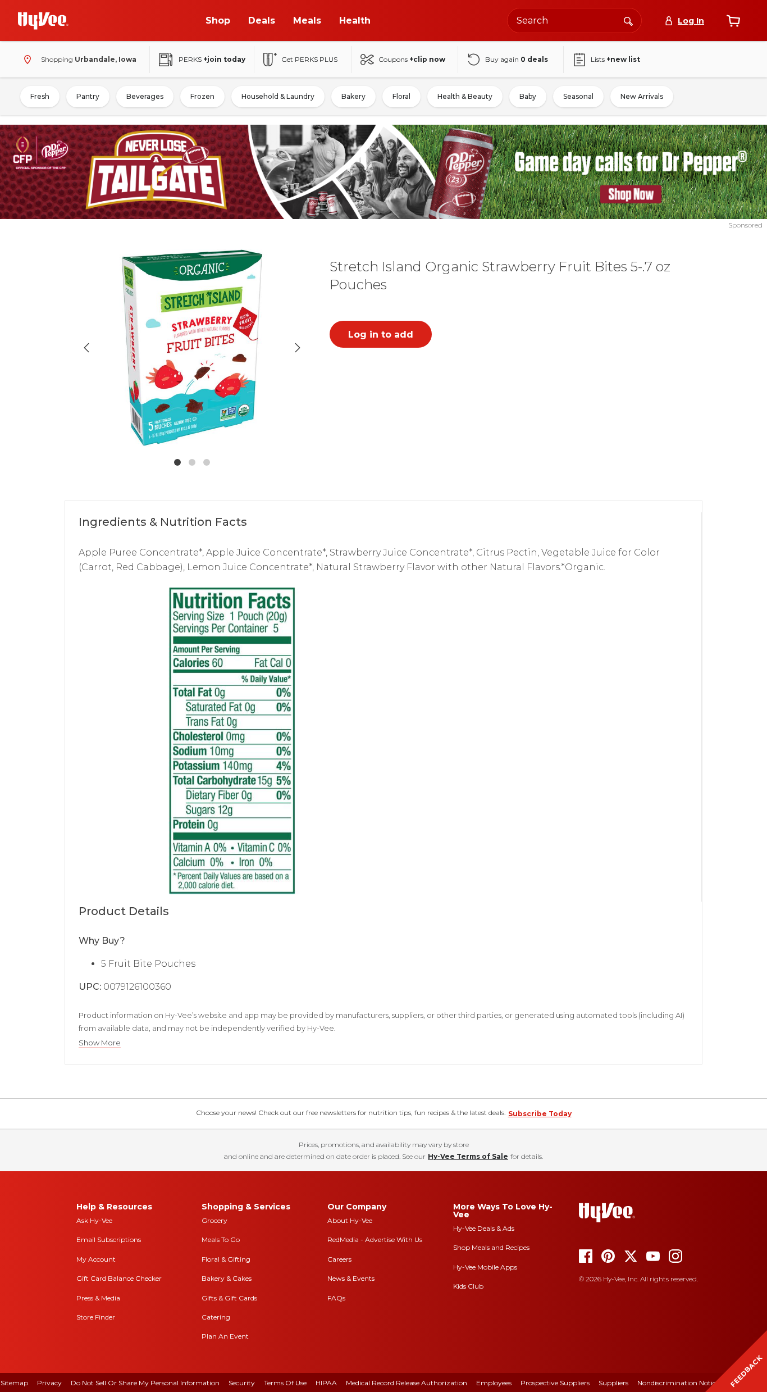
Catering (216, 1317)
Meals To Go (221, 1239)
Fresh (39, 96)
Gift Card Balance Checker (119, 1278)
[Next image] (297, 347)
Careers (339, 1259)
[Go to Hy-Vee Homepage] (43, 21)
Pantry (87, 96)
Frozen (202, 96)
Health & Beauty (464, 96)
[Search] (628, 20)
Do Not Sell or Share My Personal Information (145, 1383)
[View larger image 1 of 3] (192, 348)
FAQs (336, 1298)
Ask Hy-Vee (94, 1220)
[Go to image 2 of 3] (192, 462)
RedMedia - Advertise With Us (374, 1239)
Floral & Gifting (226, 1259)
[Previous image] (86, 347)
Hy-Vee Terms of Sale (468, 1156)
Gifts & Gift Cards (229, 1298)
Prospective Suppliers (555, 1383)
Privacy (49, 1383)
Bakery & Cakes (227, 1278)
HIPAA (326, 1383)
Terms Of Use (285, 1383)
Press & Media (98, 1298)
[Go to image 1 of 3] (177, 462)
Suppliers (613, 1383)
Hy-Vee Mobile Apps (485, 1267)
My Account (96, 1259)
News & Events (351, 1278)
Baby (527, 96)
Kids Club (468, 1286)
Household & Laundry (277, 96)
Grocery (214, 1220)
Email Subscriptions (108, 1239)
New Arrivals (641, 96)
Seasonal (578, 96)
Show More (100, 1043)
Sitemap (14, 1383)
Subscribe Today (540, 1113)
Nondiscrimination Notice (678, 1383)
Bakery (353, 96)
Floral (401, 96)
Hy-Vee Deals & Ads (483, 1228)
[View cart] (733, 21)
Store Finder (95, 1317)
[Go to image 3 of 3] (206, 462)
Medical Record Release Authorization (406, 1383)
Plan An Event (225, 1336)
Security (242, 1383)
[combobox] (574, 20)
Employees (494, 1383)
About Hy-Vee (349, 1220)
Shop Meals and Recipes (491, 1247)
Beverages (144, 96)
